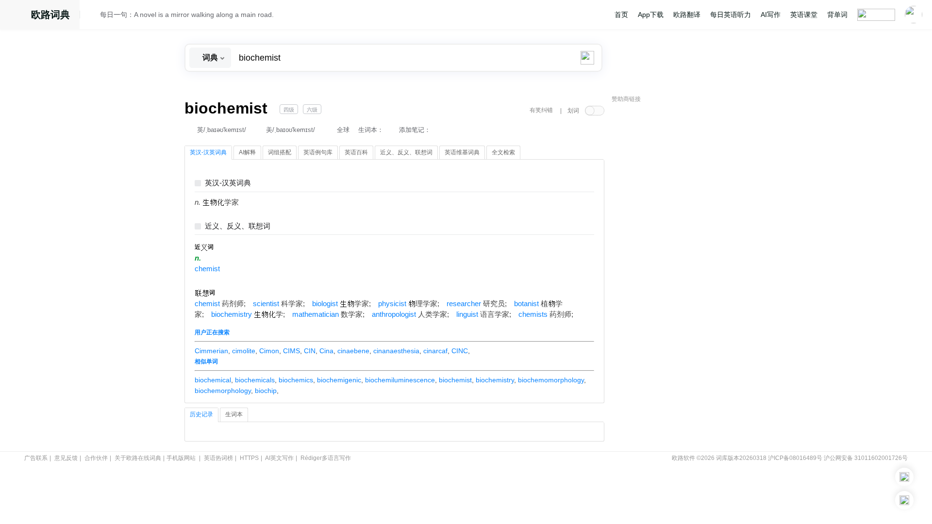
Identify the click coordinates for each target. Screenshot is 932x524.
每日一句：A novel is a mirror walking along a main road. (187, 14)
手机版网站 (181, 458)
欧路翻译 (686, 14)
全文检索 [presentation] (503, 152)
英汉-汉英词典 (228, 183)
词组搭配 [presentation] (279, 152)
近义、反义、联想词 (237, 226)
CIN (310, 351)
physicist (392, 304)
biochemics (296, 380)
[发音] (93, 16)
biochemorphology (223, 390)
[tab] (208, 153)
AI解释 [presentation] (247, 152)
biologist (325, 304)
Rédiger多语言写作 (325, 458)
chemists (533, 314)
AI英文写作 (279, 458)
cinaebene (353, 351)
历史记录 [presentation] (201, 414)
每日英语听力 (730, 14)
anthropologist (394, 314)
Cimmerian (211, 351)
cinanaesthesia (396, 351)
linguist (467, 314)
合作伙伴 (96, 458)
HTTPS (249, 458)
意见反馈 (66, 458)
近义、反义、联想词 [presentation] (406, 152)
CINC (459, 351)
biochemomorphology (551, 380)
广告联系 (36, 458)
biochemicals (255, 380)
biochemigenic (339, 380)
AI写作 (771, 14)
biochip (266, 390)
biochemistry (231, 314)
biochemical (213, 380)
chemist (207, 269)
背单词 (837, 14)
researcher (464, 304)
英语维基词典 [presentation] (462, 152)
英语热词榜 (218, 458)
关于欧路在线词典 (138, 458)
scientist (266, 304)
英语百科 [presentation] (356, 152)
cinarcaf (435, 351)
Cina (326, 351)
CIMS (291, 351)
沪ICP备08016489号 (795, 458)
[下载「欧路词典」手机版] (904, 477)
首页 (621, 14)
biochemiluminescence (400, 380)
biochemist (455, 380)
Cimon (269, 351)
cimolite (243, 351)
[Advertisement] (684, 254)
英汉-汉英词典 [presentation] (208, 152)
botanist (526, 304)
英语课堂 (803, 14)
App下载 (651, 14)
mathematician (315, 314)
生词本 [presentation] (234, 414)
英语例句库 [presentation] (318, 152)
